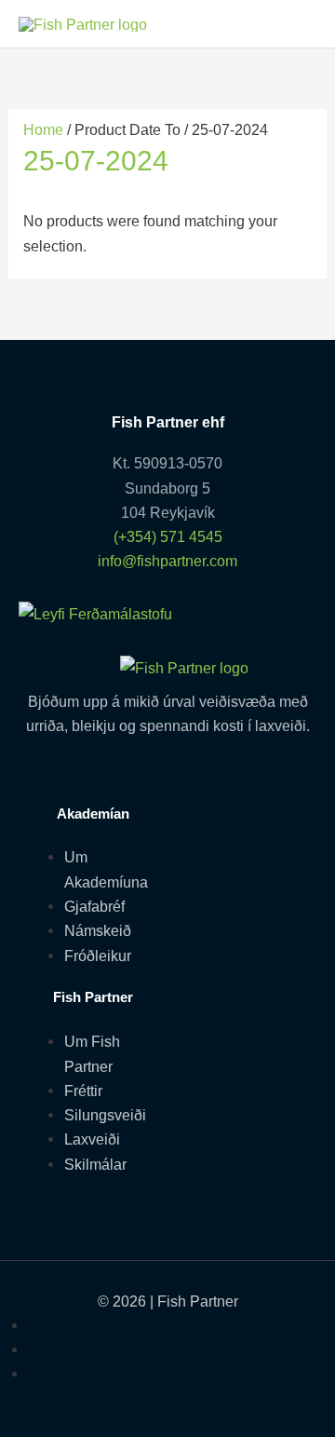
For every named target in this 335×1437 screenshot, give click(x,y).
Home (43, 129)
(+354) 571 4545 (168, 536)
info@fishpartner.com (167, 560)
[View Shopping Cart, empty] (296, 24)
